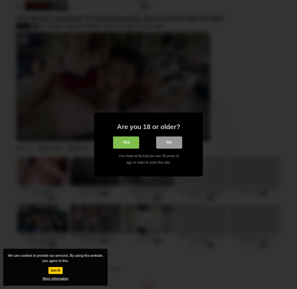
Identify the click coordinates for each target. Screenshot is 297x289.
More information (55, 279)
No (169, 142)
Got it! (55, 270)
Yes (126, 142)
